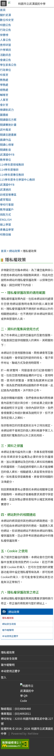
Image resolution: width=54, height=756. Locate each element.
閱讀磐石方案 (8, 120)
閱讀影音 (5, 150)
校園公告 (5, 25)
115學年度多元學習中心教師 (17, 179)
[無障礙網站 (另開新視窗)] (27, 744)
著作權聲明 (8, 630)
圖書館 (4, 115)
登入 (3, 677)
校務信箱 (5, 234)
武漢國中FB (7, 154)
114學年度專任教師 (12, 175)
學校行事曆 (7, 204)
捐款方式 (5, 214)
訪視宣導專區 (8, 195)
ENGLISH (6, 219)
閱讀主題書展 (8, 135)
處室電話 (5, 199)
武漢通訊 (5, 189)
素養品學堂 (7, 229)
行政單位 (5, 70)
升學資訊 (5, 50)
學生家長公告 (8, 65)
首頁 (2, 10)
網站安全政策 (9, 624)
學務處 (4, 85)
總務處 (4, 90)
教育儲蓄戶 (7, 209)
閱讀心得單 (7, 145)
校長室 (4, 75)
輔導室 (4, 95)
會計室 (4, 105)
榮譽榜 (4, 35)
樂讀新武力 (7, 110)
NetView (33, 733)
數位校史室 (7, 20)
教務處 (4, 80)
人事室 (4, 100)
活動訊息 (5, 55)
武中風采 (5, 130)
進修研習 (5, 45)
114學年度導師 (9, 170)
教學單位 (5, 160)
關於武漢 (5, 15)
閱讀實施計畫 (8, 125)
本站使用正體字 (10, 636)
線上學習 (5, 224)
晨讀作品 (5, 140)
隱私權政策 (8, 652)
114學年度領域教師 (12, 164)
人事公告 (5, 40)
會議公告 (5, 60)
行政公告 (5, 30)
